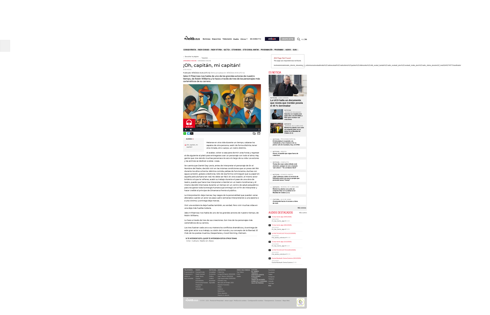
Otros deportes (222, 293)
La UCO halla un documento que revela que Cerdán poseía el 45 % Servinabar (286, 103)
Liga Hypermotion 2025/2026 (226, 278)
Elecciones (255, 276)
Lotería (254, 278)
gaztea (227, 50)
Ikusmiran (212, 280)
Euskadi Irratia (189, 50)
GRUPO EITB (287, 39)
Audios (239, 276)
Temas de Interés (258, 279)
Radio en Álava (206, 241)
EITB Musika (236, 50)
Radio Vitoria (216, 50)
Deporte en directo (223, 295)
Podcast (198, 287)
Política (211, 276)
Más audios (303, 212)
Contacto (278, 300)
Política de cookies (240, 300)
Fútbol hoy (221, 272)
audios (288, 50)
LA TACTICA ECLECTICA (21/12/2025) (284, 233)
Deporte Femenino (223, 285)
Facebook (271, 272)
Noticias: (212, 270)
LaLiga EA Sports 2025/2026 (226, 274)
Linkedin (270, 281)
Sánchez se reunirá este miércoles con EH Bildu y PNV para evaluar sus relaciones (293, 116)
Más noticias (302, 208)
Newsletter (271, 270)
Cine (188, 241)
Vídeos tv (187, 276)
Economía (212, 274)
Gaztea (198, 278)
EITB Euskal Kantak (251, 50)
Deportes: (222, 270)
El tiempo (255, 271)
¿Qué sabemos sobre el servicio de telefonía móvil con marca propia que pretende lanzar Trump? (286, 178)
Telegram (271, 279)
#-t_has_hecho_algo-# (279, 221)
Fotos (238, 274)
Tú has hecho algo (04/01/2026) (282, 217)
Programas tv (188, 274)
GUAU (295, 50)
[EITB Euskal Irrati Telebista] (192, 38)
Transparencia (269, 300)
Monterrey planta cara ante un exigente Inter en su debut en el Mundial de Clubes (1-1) (294, 130)
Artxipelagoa (199, 289)
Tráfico (254, 273)
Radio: (198, 270)
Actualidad (212, 272)
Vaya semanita (188, 278)
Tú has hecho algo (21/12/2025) (282, 241)
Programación (266, 50)
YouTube (271, 283)
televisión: (188, 270)
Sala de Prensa (257, 283)
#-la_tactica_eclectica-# (279, 237)
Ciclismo (220, 289)
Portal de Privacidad (216, 300)
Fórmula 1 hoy (222, 280)
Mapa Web (286, 300)
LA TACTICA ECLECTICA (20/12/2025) (284, 250)
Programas (279, 50)
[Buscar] (298, 39)
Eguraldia (212, 282)
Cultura (195, 241)
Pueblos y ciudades (259, 281)
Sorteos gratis (257, 274)
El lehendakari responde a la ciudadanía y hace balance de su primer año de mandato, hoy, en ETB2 (286, 143)
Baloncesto (221, 291)
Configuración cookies (255, 300)
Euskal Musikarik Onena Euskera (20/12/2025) (286, 258)
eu (303, 39)
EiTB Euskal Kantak (202, 282)
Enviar (258, 133)
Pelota (220, 287)
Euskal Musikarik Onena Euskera (282, 262)
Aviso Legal (229, 300)
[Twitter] (191, 133)
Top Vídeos (240, 272)
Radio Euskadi (203, 50)
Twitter (270, 274)
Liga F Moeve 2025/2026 (225, 276)
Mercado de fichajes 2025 (226, 282)
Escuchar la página (192, 56)
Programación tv (189, 272)
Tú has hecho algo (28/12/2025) (282, 225)
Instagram (271, 276)
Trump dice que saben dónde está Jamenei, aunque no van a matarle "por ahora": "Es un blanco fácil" (285, 166)
